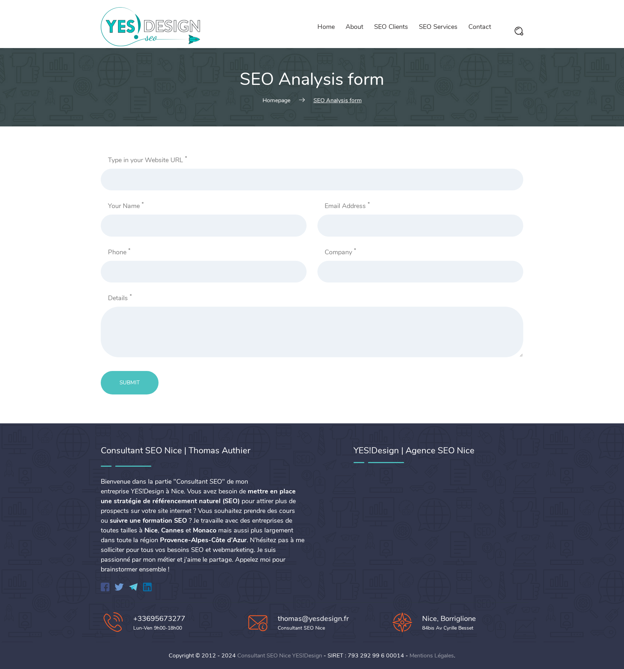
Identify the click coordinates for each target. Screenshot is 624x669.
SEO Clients (391, 26)
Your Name (126, 205)
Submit (130, 382)
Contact (479, 26)
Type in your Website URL (147, 159)
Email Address (347, 205)
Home (326, 26)
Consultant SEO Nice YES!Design (279, 656)
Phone (119, 251)
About (354, 26)
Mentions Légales (432, 656)
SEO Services (438, 26)
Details (120, 297)
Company (340, 251)
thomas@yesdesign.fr (313, 618)
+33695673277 (159, 618)
